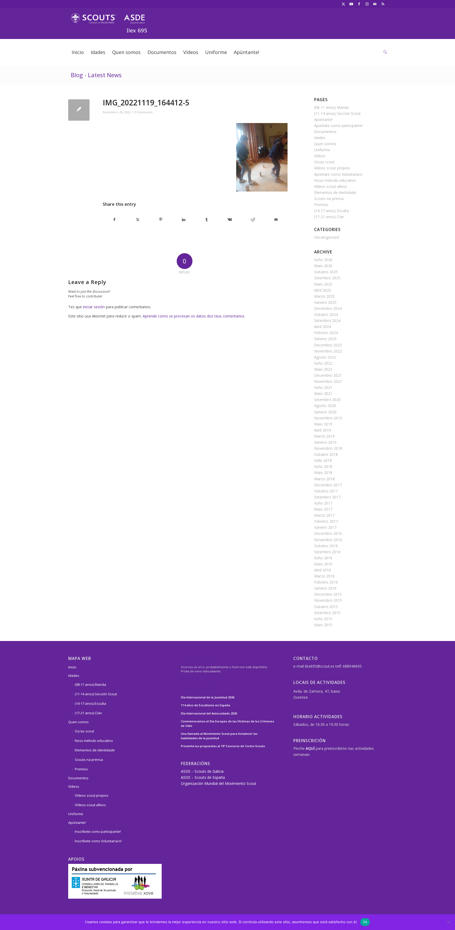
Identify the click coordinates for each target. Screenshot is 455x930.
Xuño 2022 (323, 363)
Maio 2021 (323, 393)
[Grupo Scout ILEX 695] (107, 19)
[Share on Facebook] (114, 219)
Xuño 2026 (323, 259)
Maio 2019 (323, 424)
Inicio (72, 667)
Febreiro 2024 (326, 332)
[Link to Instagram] (367, 4)
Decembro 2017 (328, 484)
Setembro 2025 (327, 277)
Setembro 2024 (327, 320)
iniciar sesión (94, 306)
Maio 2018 (323, 472)
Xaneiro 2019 (325, 442)
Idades (319, 137)
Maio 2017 (323, 509)
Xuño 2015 (323, 618)
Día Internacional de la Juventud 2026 (207, 697)
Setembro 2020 (327, 399)
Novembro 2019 (328, 417)
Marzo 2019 (324, 436)
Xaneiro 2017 (325, 527)
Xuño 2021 (323, 387)
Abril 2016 (322, 569)
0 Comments (143, 112)
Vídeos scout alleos (330, 186)
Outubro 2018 (326, 454)
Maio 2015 (323, 624)
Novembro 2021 (328, 381)
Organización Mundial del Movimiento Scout (218, 783)
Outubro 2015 (326, 606)
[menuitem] (77, 52)
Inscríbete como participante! (98, 831)
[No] (448, 922)
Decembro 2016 (328, 533)
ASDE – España (198, 689)
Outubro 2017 (326, 490)
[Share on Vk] (230, 219)
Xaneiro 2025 (325, 302)
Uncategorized (326, 237)
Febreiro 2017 (326, 521)
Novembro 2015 (328, 600)
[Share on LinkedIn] (183, 219)
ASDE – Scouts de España (203, 777)
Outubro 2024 (326, 314)
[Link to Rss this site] (383, 4)
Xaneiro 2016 (325, 588)
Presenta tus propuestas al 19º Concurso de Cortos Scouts (223, 746)
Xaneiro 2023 (325, 338)
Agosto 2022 (325, 357)
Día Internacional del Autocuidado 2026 (209, 713)
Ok (365, 922)
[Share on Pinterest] (160, 219)
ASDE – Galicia (198, 659)
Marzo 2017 (324, 515)
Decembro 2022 (328, 344)
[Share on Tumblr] (206, 219)
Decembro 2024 (328, 308)
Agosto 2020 (325, 405)
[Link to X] (343, 4)
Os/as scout (324, 161)
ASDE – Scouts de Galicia (202, 771)
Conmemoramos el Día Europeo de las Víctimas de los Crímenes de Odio (227, 723)
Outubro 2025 (326, 271)
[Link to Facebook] (359, 4)
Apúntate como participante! (338, 125)
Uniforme (322, 149)
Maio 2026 (323, 265)
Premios (321, 204)
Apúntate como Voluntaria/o (338, 174)
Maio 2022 (323, 369)
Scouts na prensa (329, 198)
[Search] (383, 52)
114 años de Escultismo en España (205, 705)
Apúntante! (323, 119)
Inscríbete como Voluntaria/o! (98, 841)
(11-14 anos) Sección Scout (337, 113)
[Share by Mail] (276, 219)
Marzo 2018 (324, 478)
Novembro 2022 (328, 351)
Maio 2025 (323, 284)
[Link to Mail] (375, 4)
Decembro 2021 (328, 375)
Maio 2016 (323, 563)
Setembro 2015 (327, 612)
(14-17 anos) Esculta (331, 210)
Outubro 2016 (326, 545)
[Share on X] (137, 219)
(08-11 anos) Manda (331, 107)
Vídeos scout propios (332, 167)
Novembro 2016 (328, 539)
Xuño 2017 (323, 503)
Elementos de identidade (335, 192)
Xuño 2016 (323, 557)
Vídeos (319, 155)
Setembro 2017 (327, 497)
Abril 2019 (322, 430)
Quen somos (325, 143)
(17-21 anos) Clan (329, 216)
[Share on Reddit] (252, 219)
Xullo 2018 (323, 460)
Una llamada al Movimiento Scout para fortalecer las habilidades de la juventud (219, 736)
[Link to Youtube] (351, 4)
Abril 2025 (322, 290)
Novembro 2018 (328, 448)
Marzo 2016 (324, 576)
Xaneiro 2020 (325, 411)
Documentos (325, 131)
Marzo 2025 (324, 296)
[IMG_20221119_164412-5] (79, 110)
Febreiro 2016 (326, 582)
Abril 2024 (322, 326)
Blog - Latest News (96, 75)
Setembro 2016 (327, 551)
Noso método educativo (335, 180)
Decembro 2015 (328, 594)
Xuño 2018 (323, 466)
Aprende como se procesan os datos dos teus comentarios (193, 316)
